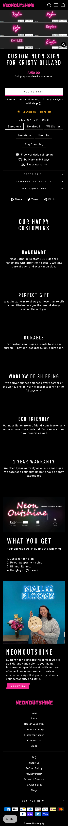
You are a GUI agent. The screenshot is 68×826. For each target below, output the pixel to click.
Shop (34, 718)
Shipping (20, 76)
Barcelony (14, 126)
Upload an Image (34, 729)
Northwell (33, 126)
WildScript (53, 126)
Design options (34, 119)
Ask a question (34, 188)
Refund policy (34, 784)
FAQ (34, 757)
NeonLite (44, 135)
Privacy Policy (34, 773)
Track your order (34, 734)
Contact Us (34, 740)
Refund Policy (34, 768)
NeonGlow (25, 135)
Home (34, 712)
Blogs (34, 745)
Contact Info (33, 800)
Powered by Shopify (34, 823)
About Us (18, 686)
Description (34, 174)
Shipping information (34, 181)
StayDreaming (34, 144)
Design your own (34, 723)
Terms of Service (34, 779)
